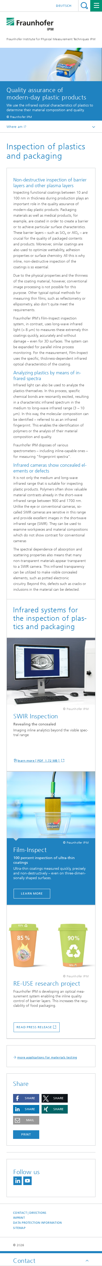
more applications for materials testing (47, 1057)
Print (26, 1134)
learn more (32, 893)
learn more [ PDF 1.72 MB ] (39, 760)
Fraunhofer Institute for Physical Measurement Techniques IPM (51, 39)
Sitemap (19, 1228)
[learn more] (51, 672)
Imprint (19, 1218)
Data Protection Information (37, 1222)
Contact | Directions (30, 1213)
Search (84, 5)
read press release (34, 1027)
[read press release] (51, 939)
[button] (26, 1098)
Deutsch (64, 6)
